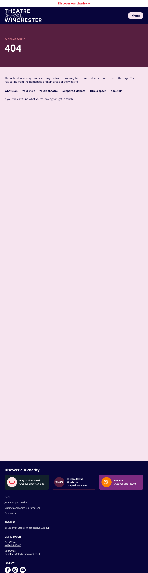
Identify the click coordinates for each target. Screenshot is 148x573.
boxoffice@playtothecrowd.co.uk (22, 554)
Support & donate (73, 91)
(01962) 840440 (13, 545)
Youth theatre (48, 91)
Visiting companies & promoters (22, 507)
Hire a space (98, 91)
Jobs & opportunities (16, 502)
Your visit (28, 91)
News (8, 497)
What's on (11, 91)
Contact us (10, 513)
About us (116, 91)
